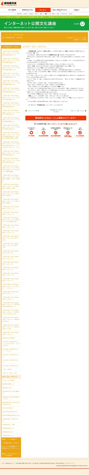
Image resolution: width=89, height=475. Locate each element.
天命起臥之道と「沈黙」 (9, 424)
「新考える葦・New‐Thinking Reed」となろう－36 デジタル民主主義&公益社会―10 (11, 90)
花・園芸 (52, 13)
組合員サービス (10, 16)
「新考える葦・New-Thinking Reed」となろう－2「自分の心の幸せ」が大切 (10, 326)
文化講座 (17, 16)
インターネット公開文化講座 (28, 16)
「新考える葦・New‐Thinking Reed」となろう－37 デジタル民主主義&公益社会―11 (11, 82)
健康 (46, 13)
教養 (25, 13)
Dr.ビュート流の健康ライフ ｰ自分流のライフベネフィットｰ (11, 448)
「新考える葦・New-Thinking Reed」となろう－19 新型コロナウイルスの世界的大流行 (11, 219)
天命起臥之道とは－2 (8, 432)
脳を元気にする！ (7, 387)
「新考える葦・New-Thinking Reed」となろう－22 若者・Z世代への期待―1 (11, 201)
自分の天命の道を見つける (9, 411)
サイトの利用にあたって (8, 463)
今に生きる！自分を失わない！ (10, 365)
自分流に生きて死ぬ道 (8, 338)
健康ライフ (43, 16)
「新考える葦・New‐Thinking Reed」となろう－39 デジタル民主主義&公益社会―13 (11, 67)
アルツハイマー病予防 (33, 110)
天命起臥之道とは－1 (8, 435)
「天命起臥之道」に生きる (53, 16)
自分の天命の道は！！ (8, 408)
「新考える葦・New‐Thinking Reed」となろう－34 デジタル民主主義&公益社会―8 (11, 104)
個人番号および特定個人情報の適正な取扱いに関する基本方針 (48, 463)
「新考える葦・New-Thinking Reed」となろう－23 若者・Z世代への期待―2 (11, 193)
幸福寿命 (19, 13)
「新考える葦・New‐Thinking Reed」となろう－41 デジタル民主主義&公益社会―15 (11, 53)
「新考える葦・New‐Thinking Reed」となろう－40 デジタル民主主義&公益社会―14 (11, 60)
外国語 (31, 13)
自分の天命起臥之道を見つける (10, 415)
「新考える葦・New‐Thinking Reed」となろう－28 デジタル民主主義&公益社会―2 (11, 153)
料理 (36, 13)
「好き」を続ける (7, 369)
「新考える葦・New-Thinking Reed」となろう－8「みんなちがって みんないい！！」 (10, 286)
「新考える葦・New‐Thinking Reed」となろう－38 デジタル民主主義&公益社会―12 (11, 75)
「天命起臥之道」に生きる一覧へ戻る (55, 110)
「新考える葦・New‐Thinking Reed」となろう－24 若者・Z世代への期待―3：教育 (11, 186)
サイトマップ (69, 463)
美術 (58, 13)
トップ (3, 16)
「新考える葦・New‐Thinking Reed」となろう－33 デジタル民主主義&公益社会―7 (11, 112)
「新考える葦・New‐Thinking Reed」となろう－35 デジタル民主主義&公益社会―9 (11, 97)
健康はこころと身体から (9, 439)
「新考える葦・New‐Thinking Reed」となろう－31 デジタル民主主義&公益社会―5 (11, 127)
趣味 (41, 13)
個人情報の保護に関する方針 (23, 463)
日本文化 (64, 13)
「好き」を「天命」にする (77, 110)
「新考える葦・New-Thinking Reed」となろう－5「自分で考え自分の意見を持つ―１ (10, 304)
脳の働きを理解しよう (8, 384)
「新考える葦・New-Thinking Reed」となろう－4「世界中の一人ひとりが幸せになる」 (10, 312)
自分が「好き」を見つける (9, 376)
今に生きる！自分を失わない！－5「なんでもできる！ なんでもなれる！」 (11, 343)
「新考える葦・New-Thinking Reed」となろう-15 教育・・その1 (10, 245)
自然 (70, 13)
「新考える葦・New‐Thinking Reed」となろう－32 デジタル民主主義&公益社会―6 (11, 119)
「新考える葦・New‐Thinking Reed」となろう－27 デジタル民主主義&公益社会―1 (11, 160)
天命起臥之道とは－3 (8, 428)
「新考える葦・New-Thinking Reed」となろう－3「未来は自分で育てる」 (10, 319)
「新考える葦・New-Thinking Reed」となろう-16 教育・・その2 (10, 238)
